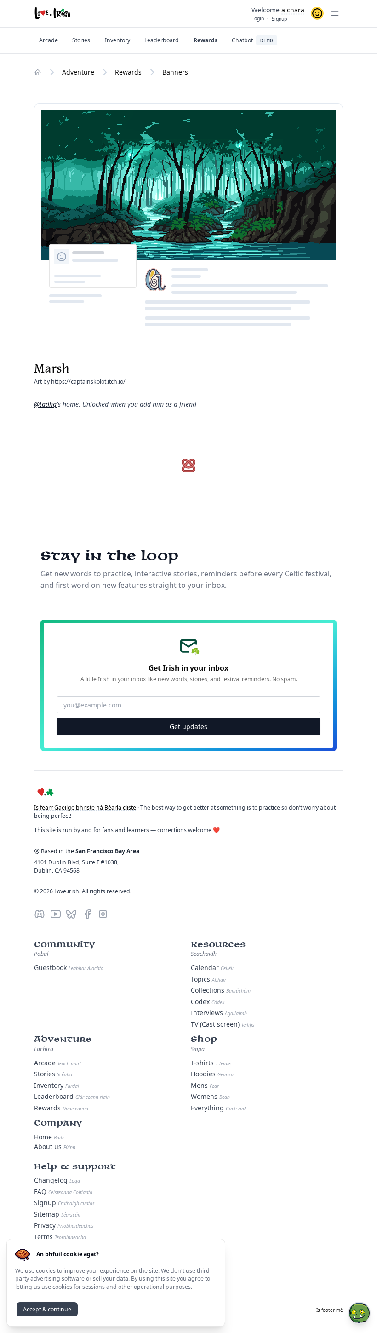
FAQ (63, 1191)
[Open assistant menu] (359, 1313)
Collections (221, 990)
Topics (208, 979)
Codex (207, 1001)
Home (49, 1136)
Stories (53, 1073)
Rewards (61, 1107)
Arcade (57, 1062)
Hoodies (213, 1073)
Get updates (188, 726)
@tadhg (45, 404)
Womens (210, 1096)
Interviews (219, 1012)
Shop (204, 1039)
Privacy (64, 1225)
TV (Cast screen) (223, 1024)
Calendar (212, 967)
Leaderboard (72, 1096)
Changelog (57, 1180)
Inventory (56, 1085)
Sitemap (57, 1214)
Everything (218, 1107)
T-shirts (211, 1062)
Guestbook (68, 967)
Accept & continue (47, 1309)
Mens (205, 1085)
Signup (64, 1202)
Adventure (62, 1039)
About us (54, 1146)
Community (64, 944)
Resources (218, 944)
